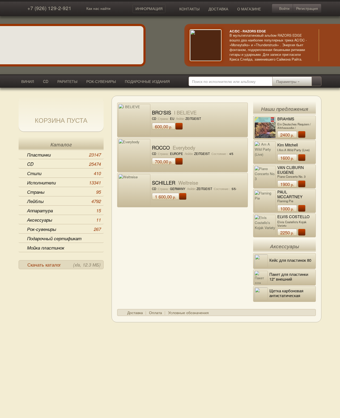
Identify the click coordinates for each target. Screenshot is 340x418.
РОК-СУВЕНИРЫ (101, 81)
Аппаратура (64, 210)
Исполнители (64, 182)
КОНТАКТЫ (189, 8)
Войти (284, 8)
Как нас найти (98, 8)
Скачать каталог (64, 264)
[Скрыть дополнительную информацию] (327, 45)
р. (163, 126)
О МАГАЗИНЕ (249, 8)
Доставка (135, 312)
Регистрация (307, 8)
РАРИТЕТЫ (67, 81)
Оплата (155, 312)
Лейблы (64, 201)
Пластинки (64, 154)
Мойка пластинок (45, 247)
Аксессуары (64, 220)
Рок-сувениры (64, 229)
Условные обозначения (188, 312)
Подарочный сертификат (54, 238)
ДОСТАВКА (218, 8)
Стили (64, 173)
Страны (64, 192)
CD (45, 81)
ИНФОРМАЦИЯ (149, 8)
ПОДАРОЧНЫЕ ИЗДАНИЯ (147, 81)
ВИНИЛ (27, 81)
